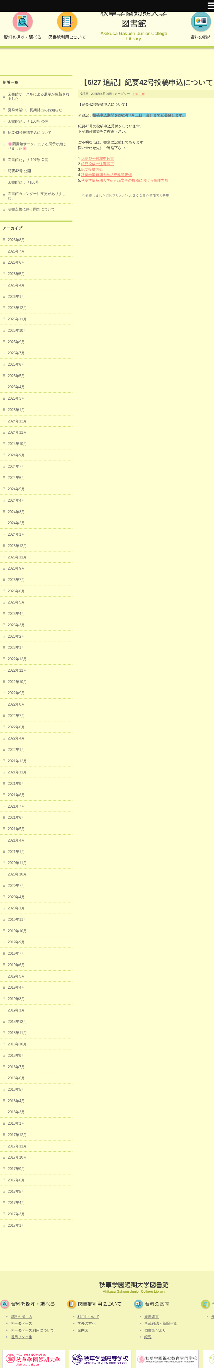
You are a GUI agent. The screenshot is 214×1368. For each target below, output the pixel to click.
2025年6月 (16, 364)
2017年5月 (16, 1191)
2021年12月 (17, 761)
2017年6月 (16, 1180)
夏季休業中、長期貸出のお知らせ (35, 110)
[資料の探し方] (22, 27)
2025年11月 (17, 319)
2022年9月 (16, 693)
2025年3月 (16, 398)
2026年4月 (16, 285)
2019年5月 (16, 976)
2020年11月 (17, 863)
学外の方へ (86, 1323)
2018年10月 (17, 1044)
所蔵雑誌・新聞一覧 (160, 1323)
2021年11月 (17, 772)
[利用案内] (67, 27)
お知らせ (138, 93)
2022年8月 (16, 704)
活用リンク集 (21, 1337)
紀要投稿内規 (92, 169)
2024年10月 (17, 444)
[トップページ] (133, 27)
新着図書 (151, 1317)
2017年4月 (16, 1203)
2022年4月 (16, 738)
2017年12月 (17, 1135)
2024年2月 (16, 523)
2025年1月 (16, 410)
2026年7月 (16, 251)
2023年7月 (16, 580)
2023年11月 (17, 557)
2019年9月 (16, 942)
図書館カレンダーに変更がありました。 (37, 196)
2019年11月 (17, 919)
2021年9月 (16, 783)
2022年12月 (17, 659)
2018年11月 (17, 1033)
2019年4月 (16, 987)
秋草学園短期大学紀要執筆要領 (106, 175)
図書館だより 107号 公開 (28, 160)
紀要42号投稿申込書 (97, 159)
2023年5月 (16, 602)
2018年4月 (16, 1101)
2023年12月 (17, 546)
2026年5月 (16, 274)
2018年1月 (16, 1123)
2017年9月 (16, 1169)
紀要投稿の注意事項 (97, 164)
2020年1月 (16, 908)
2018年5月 (16, 1089)
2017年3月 (16, 1214)
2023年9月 (16, 568)
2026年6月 (16, 262)
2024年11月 (17, 432)
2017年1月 (16, 1225)
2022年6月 (16, 727)
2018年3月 (16, 1112)
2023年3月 (16, 625)
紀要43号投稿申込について (30, 132)
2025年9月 (16, 342)
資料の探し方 (21, 1317)
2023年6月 (16, 591)
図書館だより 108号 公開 (28, 121)
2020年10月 (17, 874)
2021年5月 (16, 829)
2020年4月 (16, 897)
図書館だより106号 (23, 182)
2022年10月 (17, 682)
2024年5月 (16, 489)
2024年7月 (16, 466)
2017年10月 (17, 1157)
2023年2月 (16, 636)
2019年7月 (16, 953)
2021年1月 (16, 852)
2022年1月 (16, 750)
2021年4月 (16, 840)
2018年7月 (16, 1067)
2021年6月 (16, 817)
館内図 (82, 1330)
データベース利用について (32, 1330)
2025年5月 (16, 376)
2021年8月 (16, 795)
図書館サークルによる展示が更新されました (38, 96)
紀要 (148, 1337)
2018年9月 (16, 1055)
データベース (21, 1323)
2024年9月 (16, 455)
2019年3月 (16, 999)
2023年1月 (16, 647)
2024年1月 (16, 534)
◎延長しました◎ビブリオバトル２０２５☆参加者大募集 (123, 195)
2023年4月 (16, 614)
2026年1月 (16, 297)
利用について (88, 1317)
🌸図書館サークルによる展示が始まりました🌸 (37, 146)
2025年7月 (16, 353)
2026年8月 (16, 240)
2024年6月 (16, 478)
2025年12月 (17, 308)
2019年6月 (16, 965)
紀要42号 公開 (19, 171)
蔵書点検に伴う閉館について (31, 209)
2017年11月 (17, 1146)
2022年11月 (17, 670)
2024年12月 (17, 421)
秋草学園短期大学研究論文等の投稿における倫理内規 (124, 180)
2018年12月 (17, 1022)
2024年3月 (16, 512)
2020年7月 (16, 886)
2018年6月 (16, 1078)
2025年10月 (17, 330)
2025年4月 (16, 387)
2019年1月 (16, 1010)
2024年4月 (16, 500)
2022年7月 (16, 716)
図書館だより (155, 1330)
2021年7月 (16, 806)
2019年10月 (17, 931)
